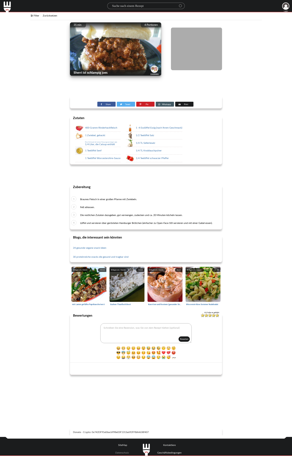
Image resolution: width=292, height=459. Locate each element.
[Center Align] (181, 4)
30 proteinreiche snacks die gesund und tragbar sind (101, 257)
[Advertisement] (146, 88)
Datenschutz (122, 453)
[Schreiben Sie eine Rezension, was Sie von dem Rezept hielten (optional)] (146, 333)
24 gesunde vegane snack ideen (89, 248)
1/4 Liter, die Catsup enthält (101, 143)
